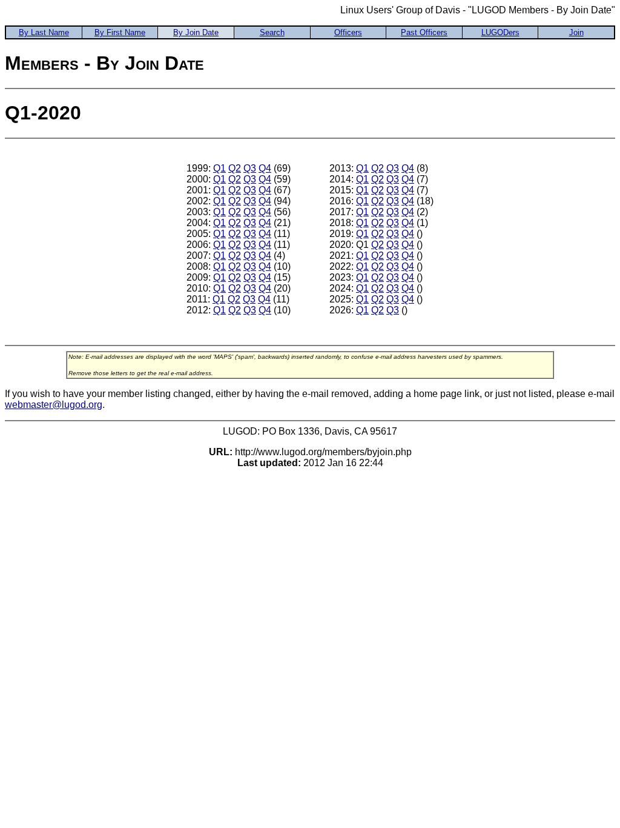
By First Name (119, 32)
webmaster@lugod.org (53, 404)
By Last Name (44, 32)
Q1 (219, 168)
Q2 (234, 168)
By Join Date (196, 32)
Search (272, 32)
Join (576, 32)
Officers (348, 32)
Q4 (265, 168)
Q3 (249, 168)
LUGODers (500, 32)
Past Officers (424, 32)
